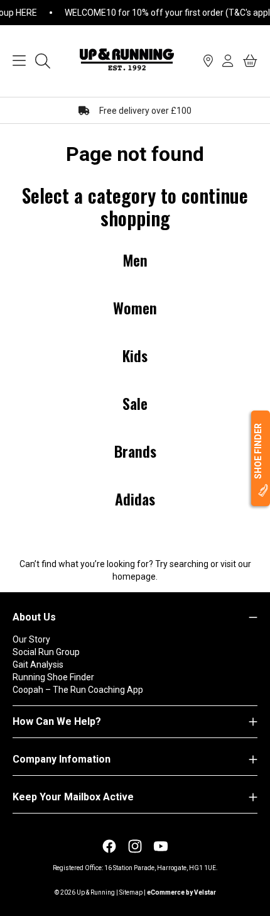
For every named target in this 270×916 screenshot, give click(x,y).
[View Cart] (250, 61)
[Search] (42, 61)
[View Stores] (208, 61)
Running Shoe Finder (53, 677)
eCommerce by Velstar (181, 892)
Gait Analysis (38, 664)
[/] (127, 61)
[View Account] (228, 61)
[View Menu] (19, 61)
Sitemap (131, 892)
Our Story (31, 639)
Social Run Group (46, 652)
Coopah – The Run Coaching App (78, 690)
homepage (134, 576)
